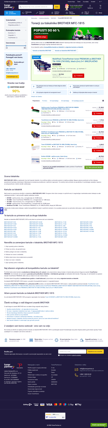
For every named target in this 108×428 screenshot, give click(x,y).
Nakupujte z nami (34, 365)
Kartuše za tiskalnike (44, 18)
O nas (52, 368)
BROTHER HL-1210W (61, 227)
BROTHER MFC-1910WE (87, 229)
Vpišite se (90, 8)
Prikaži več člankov (36, 96)
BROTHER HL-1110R (35, 231)
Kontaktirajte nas (12, 76)
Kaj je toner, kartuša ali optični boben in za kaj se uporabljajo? (86, 86)
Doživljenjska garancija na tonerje (37, 386)
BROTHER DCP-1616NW (36, 226)
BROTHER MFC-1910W (86, 227)
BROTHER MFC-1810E (86, 222)
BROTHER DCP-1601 (10, 231)
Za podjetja (86, 1)
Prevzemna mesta (33, 379)
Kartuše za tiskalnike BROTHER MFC (65, 50)
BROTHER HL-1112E (60, 222)
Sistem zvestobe (32, 384)
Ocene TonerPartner (33, 393)
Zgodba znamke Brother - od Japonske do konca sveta (22, 309)
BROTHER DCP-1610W (10, 235)
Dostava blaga (71, 1)
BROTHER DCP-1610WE (11, 237)
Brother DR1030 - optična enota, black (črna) (54, 156)
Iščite (56, 7)
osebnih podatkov (76, 355)
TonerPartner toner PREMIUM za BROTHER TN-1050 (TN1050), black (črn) (62, 120)
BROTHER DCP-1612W (36, 222)
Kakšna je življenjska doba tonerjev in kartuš (85, 92)
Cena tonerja (10, 43)
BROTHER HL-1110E (35, 229)
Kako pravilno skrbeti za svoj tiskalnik (17, 315)
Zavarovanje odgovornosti (35, 389)
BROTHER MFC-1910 (86, 226)
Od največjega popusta (78, 100)
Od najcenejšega (54, 100)
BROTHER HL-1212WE (61, 235)
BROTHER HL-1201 (60, 226)
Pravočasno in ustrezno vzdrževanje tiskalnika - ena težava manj (25, 316)
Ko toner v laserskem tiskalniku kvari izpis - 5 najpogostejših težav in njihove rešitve (30, 311)
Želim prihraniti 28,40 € (95, 167)
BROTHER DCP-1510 (10, 222)
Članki (78, 1)
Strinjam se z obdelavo (70, 355)
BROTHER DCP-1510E (10, 224)
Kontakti (93, 1)
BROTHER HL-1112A (35, 237)
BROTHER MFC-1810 (61, 237)
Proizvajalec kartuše (13, 30)
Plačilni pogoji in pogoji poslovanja (37, 368)
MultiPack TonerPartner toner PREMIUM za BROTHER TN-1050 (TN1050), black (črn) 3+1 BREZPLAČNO (33, 287)
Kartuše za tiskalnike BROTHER (42, 50)
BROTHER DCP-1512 (10, 226)
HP (52, 377)
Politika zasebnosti (33, 370)
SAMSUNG (54, 382)
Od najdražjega (65, 100)
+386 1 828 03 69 (76, 7)
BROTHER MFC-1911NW (87, 231)
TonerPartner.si (56, 365)
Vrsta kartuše (10, 20)
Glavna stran (34, 18)
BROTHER (53, 18)
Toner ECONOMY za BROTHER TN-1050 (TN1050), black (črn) (59, 144)
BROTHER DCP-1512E (10, 229)
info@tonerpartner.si (12, 73)
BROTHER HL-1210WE (61, 229)
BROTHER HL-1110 (35, 227)
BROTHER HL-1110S (35, 233)
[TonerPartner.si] (9, 6)
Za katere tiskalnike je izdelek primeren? (62, 71)
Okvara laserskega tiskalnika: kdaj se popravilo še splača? (23, 313)
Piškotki (30, 372)
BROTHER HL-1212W (61, 233)
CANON (53, 379)
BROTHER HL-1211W (61, 231)
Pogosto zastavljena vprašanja (36, 391)
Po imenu (44, 100)
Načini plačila (31, 382)
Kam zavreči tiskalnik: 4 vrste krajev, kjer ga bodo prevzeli (23, 320)
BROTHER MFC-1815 (86, 224)
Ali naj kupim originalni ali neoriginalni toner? (48, 92)
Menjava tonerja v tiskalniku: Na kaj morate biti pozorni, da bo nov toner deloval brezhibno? (33, 318)
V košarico (79, 75)
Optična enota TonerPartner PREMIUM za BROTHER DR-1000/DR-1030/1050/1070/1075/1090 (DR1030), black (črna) (60, 108)
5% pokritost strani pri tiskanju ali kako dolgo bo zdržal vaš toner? (51, 86)
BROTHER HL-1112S (60, 224)
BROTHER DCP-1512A (10, 227)
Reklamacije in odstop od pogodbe (37, 375)
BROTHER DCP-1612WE (36, 224)
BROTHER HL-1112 (35, 235)
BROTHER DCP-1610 (10, 233)
